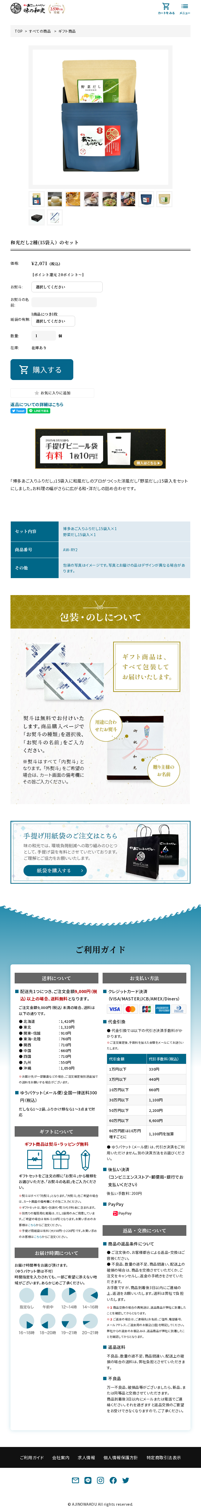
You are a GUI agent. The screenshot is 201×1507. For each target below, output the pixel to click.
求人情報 (86, 1457)
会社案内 (60, 1457)
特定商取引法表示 (164, 1457)
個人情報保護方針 (120, 1457)
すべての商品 (40, 31)
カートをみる (166, 13)
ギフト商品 (67, 31)
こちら (32, 1225)
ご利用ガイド (32, 1457)
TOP (19, 31)
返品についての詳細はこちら (37, 404)
